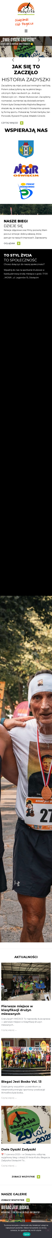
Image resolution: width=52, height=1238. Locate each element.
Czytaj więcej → (9, 1030)
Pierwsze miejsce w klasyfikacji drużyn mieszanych (17, 1010)
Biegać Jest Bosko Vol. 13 (21, 1081)
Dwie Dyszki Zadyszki (18, 1149)
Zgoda (26, 1234)
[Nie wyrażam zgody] (48, 1230)
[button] (26, 31)
